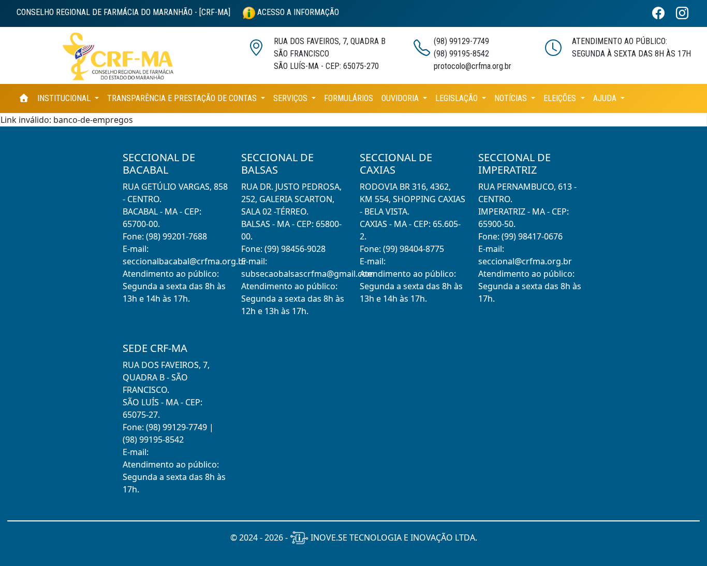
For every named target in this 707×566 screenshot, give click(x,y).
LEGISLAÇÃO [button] (457, 98)
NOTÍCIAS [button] (511, 98)
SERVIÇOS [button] (291, 98)
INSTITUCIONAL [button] (65, 98)
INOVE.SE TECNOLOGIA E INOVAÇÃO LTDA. (392, 537)
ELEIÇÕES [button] (560, 98)
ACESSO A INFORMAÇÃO (297, 12)
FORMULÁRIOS (348, 98)
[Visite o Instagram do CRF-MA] (686, 13)
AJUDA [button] (605, 98)
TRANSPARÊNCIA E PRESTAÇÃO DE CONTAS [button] (183, 98)
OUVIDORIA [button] (401, 98)
